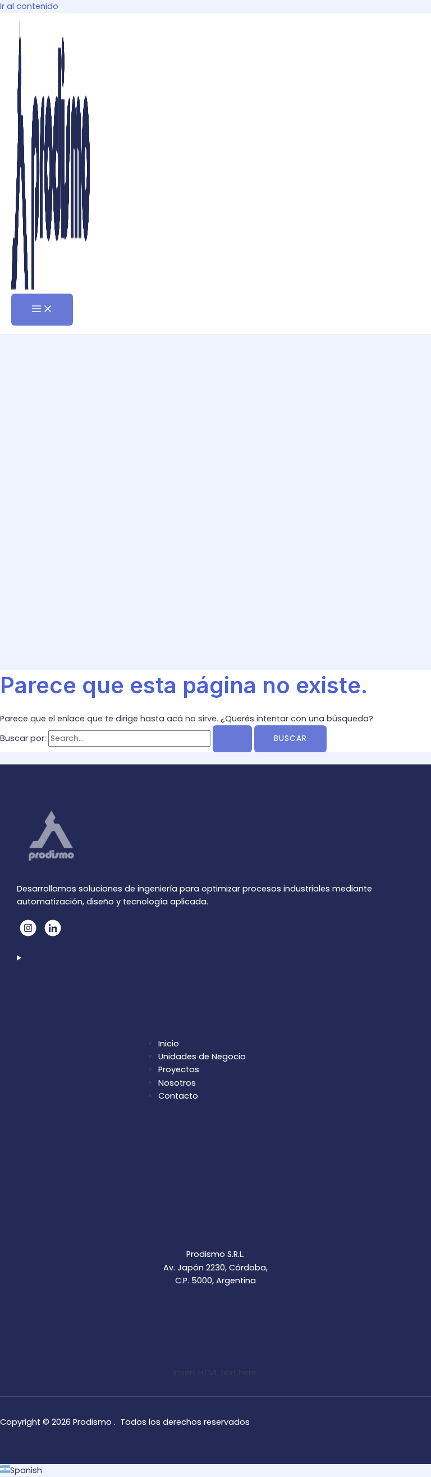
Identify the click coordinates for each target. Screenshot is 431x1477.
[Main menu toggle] (42, 310)
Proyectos (178, 1069)
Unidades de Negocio (202, 1056)
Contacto (178, 1095)
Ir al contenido (29, 6)
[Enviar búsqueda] (232, 738)
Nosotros (177, 1083)
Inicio (168, 1043)
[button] (215, 1470)
